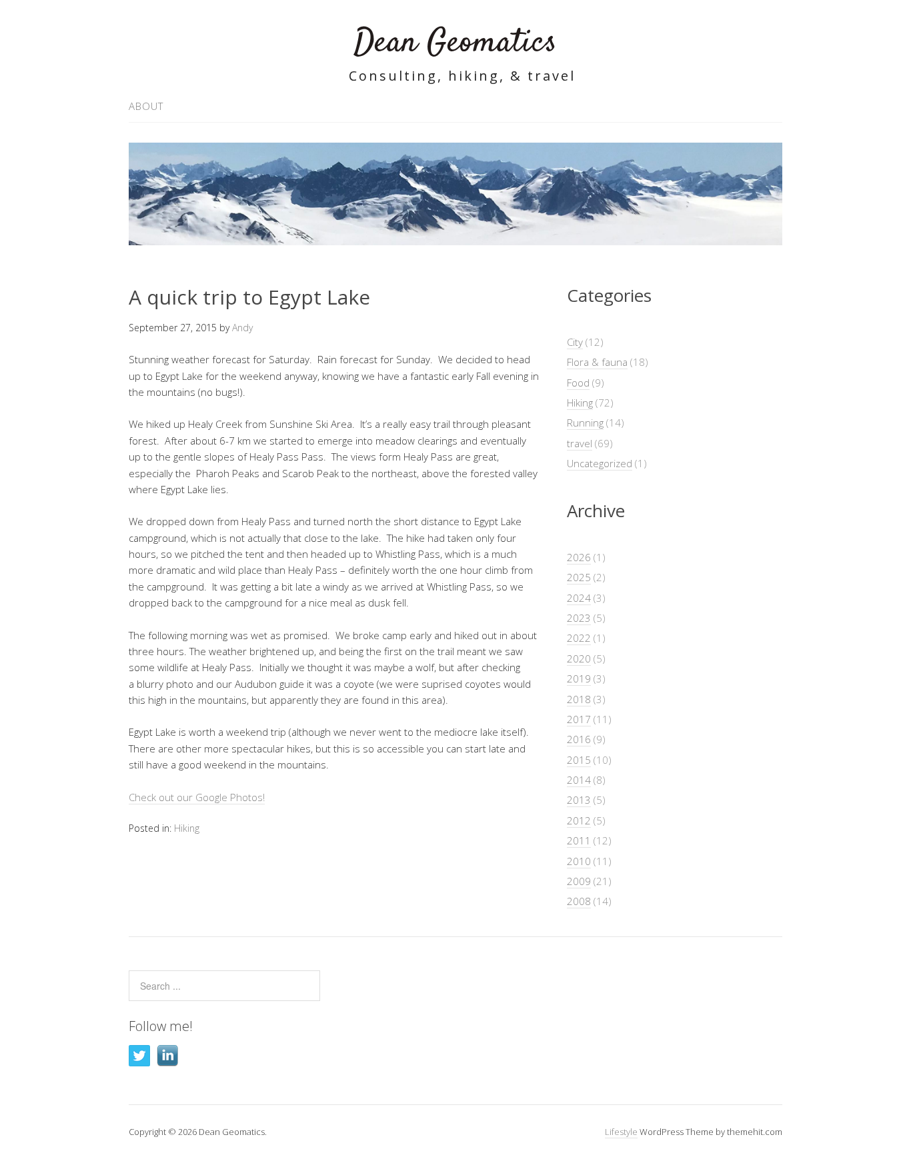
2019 (579, 678)
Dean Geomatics (455, 43)
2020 (579, 658)
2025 (579, 577)
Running (585, 422)
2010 (579, 861)
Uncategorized (599, 463)
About (146, 106)
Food (578, 382)
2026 (579, 557)
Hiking (186, 828)
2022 (579, 637)
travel (579, 443)
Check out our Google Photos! (197, 797)
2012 (579, 820)
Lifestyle (621, 1132)
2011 (579, 840)
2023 (579, 617)
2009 (579, 881)
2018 (579, 699)
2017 (579, 719)
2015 (579, 759)
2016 (579, 739)
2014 (579, 779)
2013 (579, 799)
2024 (579, 597)
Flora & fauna (597, 362)
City (575, 342)
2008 (579, 901)
